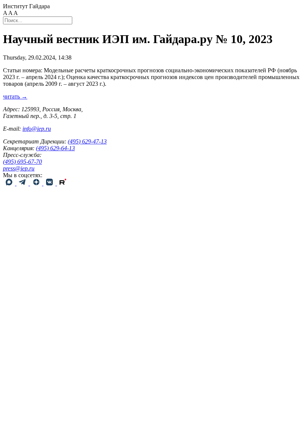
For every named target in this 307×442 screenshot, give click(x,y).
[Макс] (9, 183)
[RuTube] (63, 183)
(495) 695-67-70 (22, 161)
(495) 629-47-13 (87, 141)
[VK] (50, 183)
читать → (15, 96)
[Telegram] (23, 183)
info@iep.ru (36, 128)
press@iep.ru (18, 168)
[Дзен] (36, 183)
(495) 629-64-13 (55, 148)
